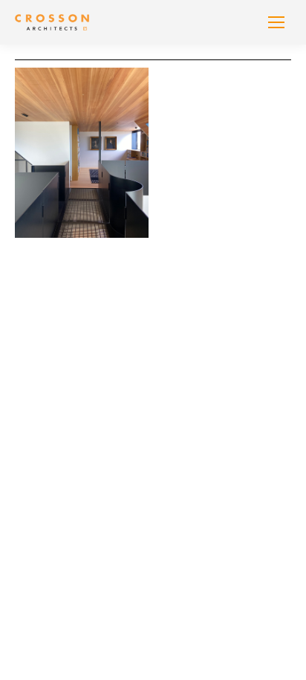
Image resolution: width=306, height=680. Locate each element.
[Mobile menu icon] (276, 22)
